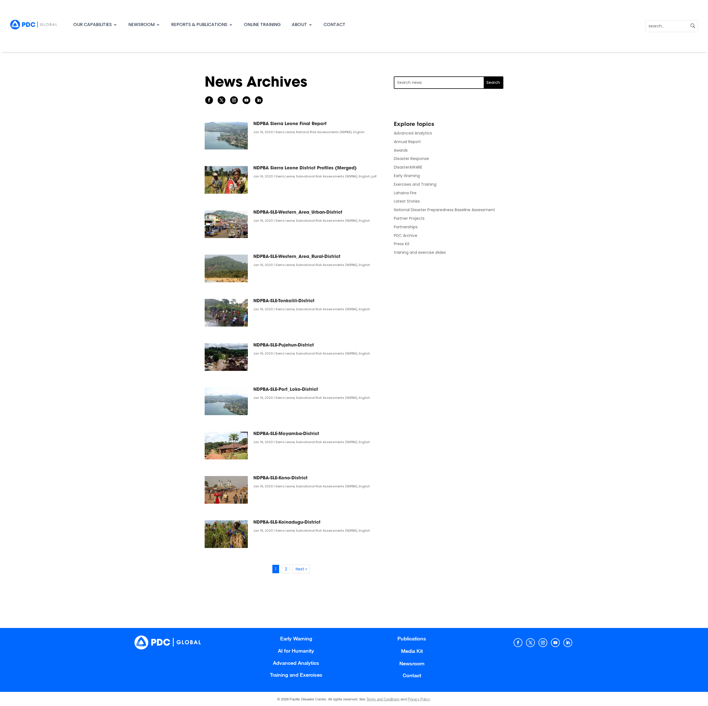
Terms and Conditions (383, 699)
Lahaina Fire (405, 193)
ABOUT (299, 24)
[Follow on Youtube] (246, 100)
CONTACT (334, 24)
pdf (374, 176)
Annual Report (407, 141)
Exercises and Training (415, 184)
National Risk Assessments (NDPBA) (324, 132)
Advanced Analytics (413, 133)
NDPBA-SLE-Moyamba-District (286, 434)
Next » (301, 569)
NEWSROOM (141, 24)
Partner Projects (409, 218)
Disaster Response (411, 158)
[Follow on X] (221, 100)
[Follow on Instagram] (234, 100)
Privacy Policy (419, 699)
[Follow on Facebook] (209, 100)
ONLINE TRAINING (262, 24)
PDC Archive (405, 235)
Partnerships (406, 227)
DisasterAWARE (408, 167)
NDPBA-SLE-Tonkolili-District (283, 301)
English (359, 132)
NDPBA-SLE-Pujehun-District (283, 345)
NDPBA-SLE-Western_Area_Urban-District (297, 212)
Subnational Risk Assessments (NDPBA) (326, 176)
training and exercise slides (420, 252)
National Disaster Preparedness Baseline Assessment (444, 210)
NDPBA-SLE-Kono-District (280, 478)
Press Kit (402, 244)
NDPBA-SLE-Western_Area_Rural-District (296, 257)
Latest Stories (407, 201)
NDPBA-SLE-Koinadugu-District (287, 522)
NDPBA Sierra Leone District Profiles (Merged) (305, 168)
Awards (401, 150)
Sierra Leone (285, 132)
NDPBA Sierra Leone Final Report (290, 124)
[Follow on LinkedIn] (258, 100)
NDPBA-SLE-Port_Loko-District (285, 389)
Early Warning (407, 176)
